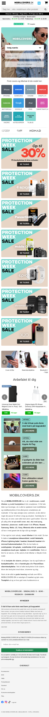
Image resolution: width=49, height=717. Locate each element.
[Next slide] (44, 362)
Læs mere (29, 431)
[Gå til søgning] (45, 9)
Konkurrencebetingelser (8, 692)
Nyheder (24, 601)
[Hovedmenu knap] (4, 3)
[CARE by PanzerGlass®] (17, 131)
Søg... (3, 696)
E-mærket (30, 577)
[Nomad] (33, 131)
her (13, 659)
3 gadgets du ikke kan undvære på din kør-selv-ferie (33, 463)
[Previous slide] (4, 362)
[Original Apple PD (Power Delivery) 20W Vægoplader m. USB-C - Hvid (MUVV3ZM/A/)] (36, 394)
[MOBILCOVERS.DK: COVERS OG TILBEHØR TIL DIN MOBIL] (24, 3)
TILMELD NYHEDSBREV (24, 650)
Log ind (14, 702)
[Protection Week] (24, 39)
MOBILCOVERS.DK (8, 577)
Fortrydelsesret (5, 682)
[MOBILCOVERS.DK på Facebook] (2, 702)
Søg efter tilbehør (24, 64)
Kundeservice (5, 671)
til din (28, 525)
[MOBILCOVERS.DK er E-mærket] (39, 4)
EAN (2, 675)
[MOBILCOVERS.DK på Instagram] (6, 702)
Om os (3, 689)
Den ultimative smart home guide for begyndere (32, 481)
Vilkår (2, 678)
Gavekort (4, 685)
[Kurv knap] (46, 2)
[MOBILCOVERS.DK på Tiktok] (9, 702)
